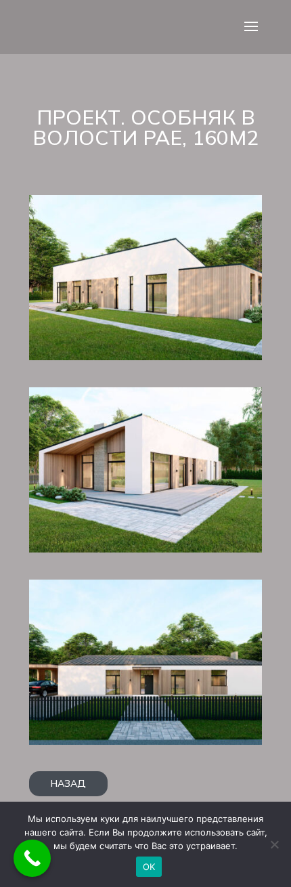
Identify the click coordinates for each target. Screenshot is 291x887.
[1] (145, 741)
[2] (145, 548)
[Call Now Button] (32, 858)
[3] (145, 356)
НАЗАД (68, 783)
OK (149, 866)
